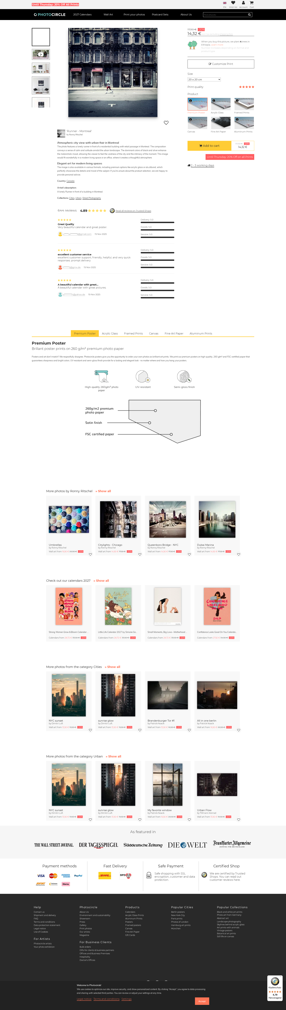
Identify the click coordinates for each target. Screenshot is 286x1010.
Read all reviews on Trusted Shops (133, 211)
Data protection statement (47, 925)
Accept (202, 1001)
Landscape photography (229, 921)
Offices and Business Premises (95, 953)
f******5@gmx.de (72, 267)
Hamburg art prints (181, 925)
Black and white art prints (229, 912)
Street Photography (91, 198)
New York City (178, 915)
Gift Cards (130, 935)
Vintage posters (224, 930)
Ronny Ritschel (76, 134)
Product (193, 94)
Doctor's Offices (87, 960)
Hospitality (85, 957)
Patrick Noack (157, 723)
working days (202, 165)
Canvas (128, 928)
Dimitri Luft (57, 723)
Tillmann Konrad (208, 813)
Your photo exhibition (44, 947)
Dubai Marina (205, 544)
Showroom (85, 918)
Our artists (85, 932)
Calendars (130, 912)
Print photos (86, 928)
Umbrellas (55, 544)
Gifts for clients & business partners (97, 950)
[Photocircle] (50, 14)
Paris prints (176, 918)
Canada (70, 181)
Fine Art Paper (132, 932)
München (176, 928)
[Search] (249, 14)
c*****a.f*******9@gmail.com (77, 234)
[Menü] (281, 977)
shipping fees (226, 34)
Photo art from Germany (229, 915)
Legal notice (40, 928)
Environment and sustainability (95, 915)
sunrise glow (106, 720)
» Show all (103, 491)
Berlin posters (178, 912)
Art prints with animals (228, 927)
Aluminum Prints (133, 918)
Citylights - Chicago (110, 544)
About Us (84, 912)
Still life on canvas (225, 936)
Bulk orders (85, 947)
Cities (71, 198)
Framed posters (133, 925)
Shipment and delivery (45, 915)
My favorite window (160, 810)
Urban (78, 198)
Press (82, 922)
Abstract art (223, 918)
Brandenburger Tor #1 (161, 720)
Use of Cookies (41, 932)
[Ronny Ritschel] (61, 134)
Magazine (84, 935)
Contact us (39, 912)
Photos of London (179, 922)
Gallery (83, 925)
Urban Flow (204, 810)
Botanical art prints (226, 933)
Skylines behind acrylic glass (230, 924)
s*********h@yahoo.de (74, 294)
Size (190, 73)
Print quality (195, 87)
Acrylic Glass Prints (134, 915)
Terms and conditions (44, 922)
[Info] (190, 100)
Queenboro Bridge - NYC (163, 544)
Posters (129, 922)
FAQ (36, 918)
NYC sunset (56, 720)
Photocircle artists (43, 943)
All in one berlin (206, 720)
